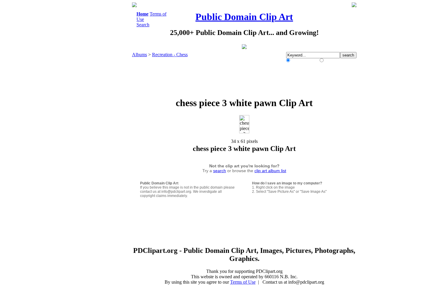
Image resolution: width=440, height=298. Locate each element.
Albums (139, 54)
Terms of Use (243, 282)
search (219, 170)
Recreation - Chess (170, 54)
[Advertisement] (107, 92)
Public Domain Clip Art (244, 16)
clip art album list (270, 170)
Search (142, 24)
